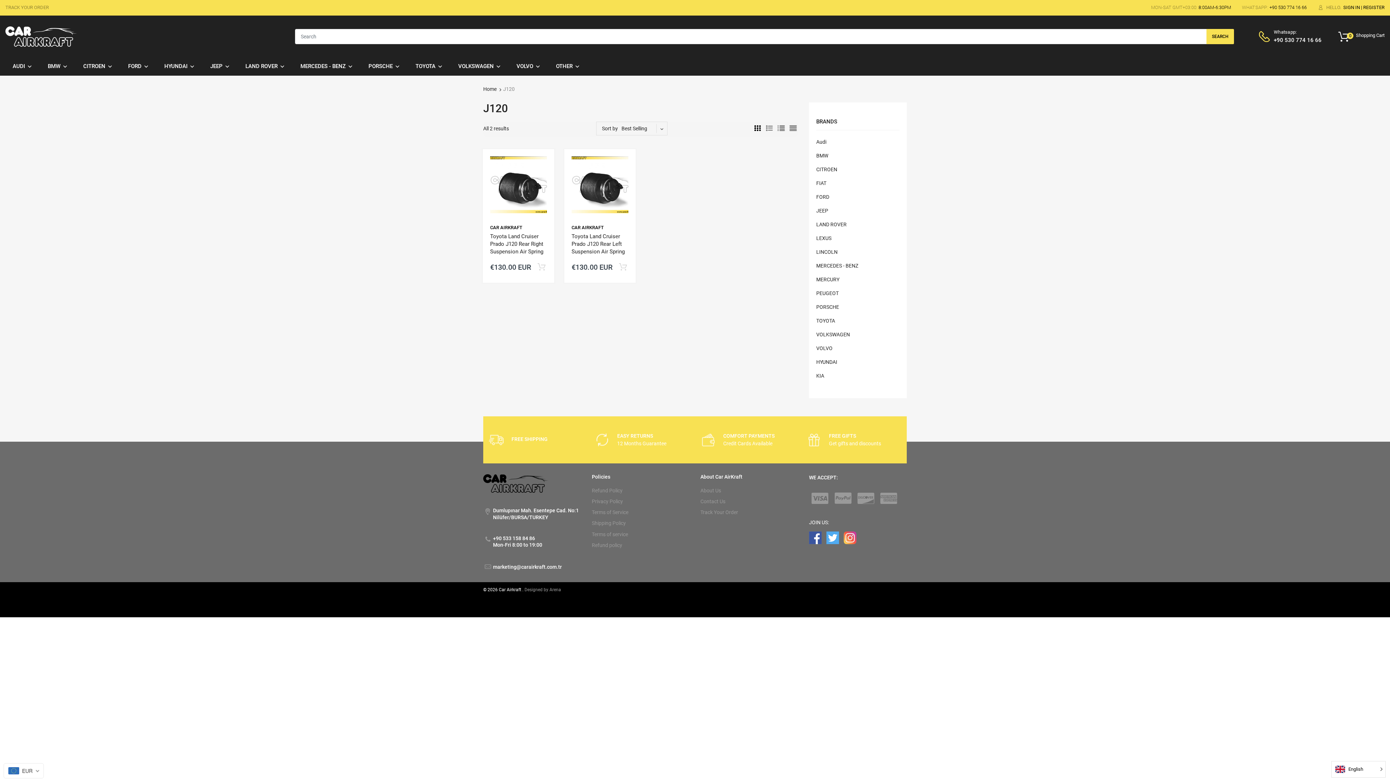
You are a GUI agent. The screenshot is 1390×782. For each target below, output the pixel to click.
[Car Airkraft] (41, 36)
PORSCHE (827, 307)
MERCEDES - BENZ (837, 266)
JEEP (822, 211)
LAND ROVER (831, 224)
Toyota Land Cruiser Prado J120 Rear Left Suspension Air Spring (598, 244)
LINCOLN (827, 252)
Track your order (27, 7)
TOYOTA (825, 321)
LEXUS (823, 238)
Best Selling (634, 128)
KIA (820, 376)
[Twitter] (832, 537)
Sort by (610, 128)
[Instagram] (850, 537)
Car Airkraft (506, 227)
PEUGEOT (827, 293)
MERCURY (827, 279)
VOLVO (824, 348)
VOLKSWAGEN (833, 334)
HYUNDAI (826, 362)
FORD (822, 197)
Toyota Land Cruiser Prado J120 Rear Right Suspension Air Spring (516, 244)
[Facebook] (815, 537)
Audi (821, 142)
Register (1374, 7)
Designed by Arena (543, 589)
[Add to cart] (541, 267)
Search (1220, 36)
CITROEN (826, 169)
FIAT (821, 183)
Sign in (1351, 7)
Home (490, 89)
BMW (822, 156)
